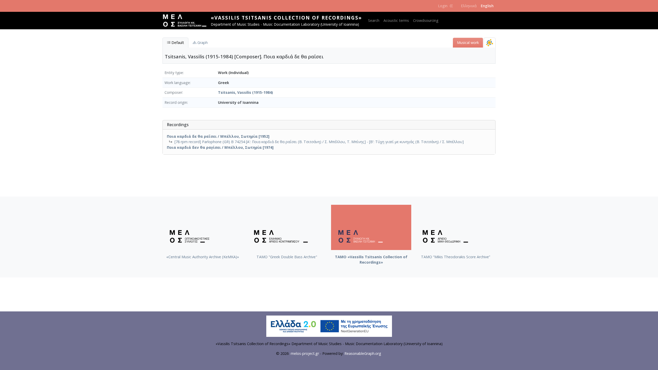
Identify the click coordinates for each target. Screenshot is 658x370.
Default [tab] (177, 42)
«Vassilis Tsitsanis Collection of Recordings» (286, 17)
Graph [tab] (202, 42)
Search (373, 20)
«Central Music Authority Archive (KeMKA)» (202, 256)
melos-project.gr (305, 353)
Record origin (175, 102)
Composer (173, 92)
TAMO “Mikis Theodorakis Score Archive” (455, 256)
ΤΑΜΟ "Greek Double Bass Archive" (287, 256)
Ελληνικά (469, 5)
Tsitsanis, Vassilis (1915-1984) (245, 92)
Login (442, 5)
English (487, 5)
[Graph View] (490, 43)
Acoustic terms (396, 20)
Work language (177, 82)
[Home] (186, 20)
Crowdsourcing (425, 20)
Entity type (173, 72)
